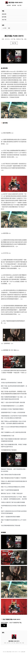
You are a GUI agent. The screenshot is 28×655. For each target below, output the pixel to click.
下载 (4, 625)
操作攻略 (14, 5)
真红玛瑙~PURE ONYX (15, 2)
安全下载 (19, 5)
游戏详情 (9, 5)
